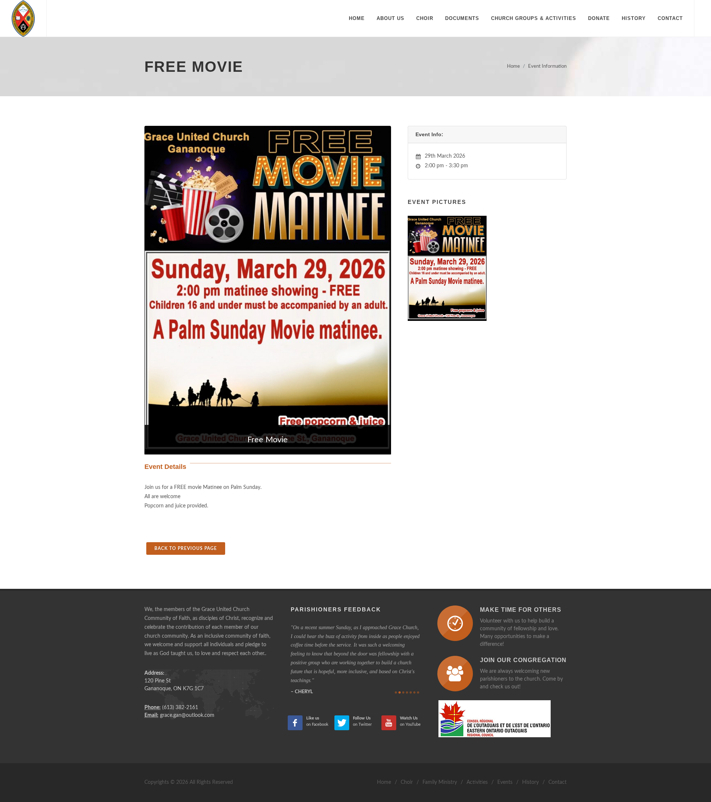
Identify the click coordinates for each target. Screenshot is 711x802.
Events (505, 782)
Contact (557, 782)
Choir (407, 782)
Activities (477, 782)
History (530, 782)
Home (513, 66)
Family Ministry (440, 782)
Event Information (547, 66)
